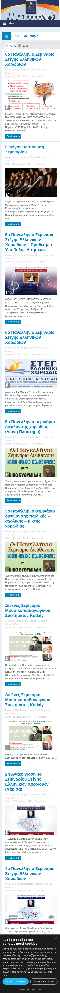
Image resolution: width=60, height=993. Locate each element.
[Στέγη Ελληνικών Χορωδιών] (30, 9)
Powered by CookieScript (30, 989)
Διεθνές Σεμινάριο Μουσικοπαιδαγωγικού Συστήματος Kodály (27, 610)
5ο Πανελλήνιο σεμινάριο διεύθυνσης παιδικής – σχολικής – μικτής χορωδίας (30, 518)
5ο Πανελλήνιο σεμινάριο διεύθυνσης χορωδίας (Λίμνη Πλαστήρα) (30, 426)
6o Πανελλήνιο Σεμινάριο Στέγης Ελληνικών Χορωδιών (29, 59)
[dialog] (30, 963)
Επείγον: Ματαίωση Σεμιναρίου (24, 149)
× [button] (56, 938)
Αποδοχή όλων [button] (15, 981)
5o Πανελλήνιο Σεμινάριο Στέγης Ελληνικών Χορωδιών (29, 337)
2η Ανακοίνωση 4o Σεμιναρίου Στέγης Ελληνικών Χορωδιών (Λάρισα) (27, 781)
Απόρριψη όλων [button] (43, 981)
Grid (13, 45)
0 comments (37, 76)
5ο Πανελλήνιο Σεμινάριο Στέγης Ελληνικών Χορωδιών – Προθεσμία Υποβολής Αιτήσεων (29, 242)
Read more (12, 136)
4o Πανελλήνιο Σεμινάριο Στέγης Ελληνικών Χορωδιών (29, 873)
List (25, 45)
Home (16, 36)
